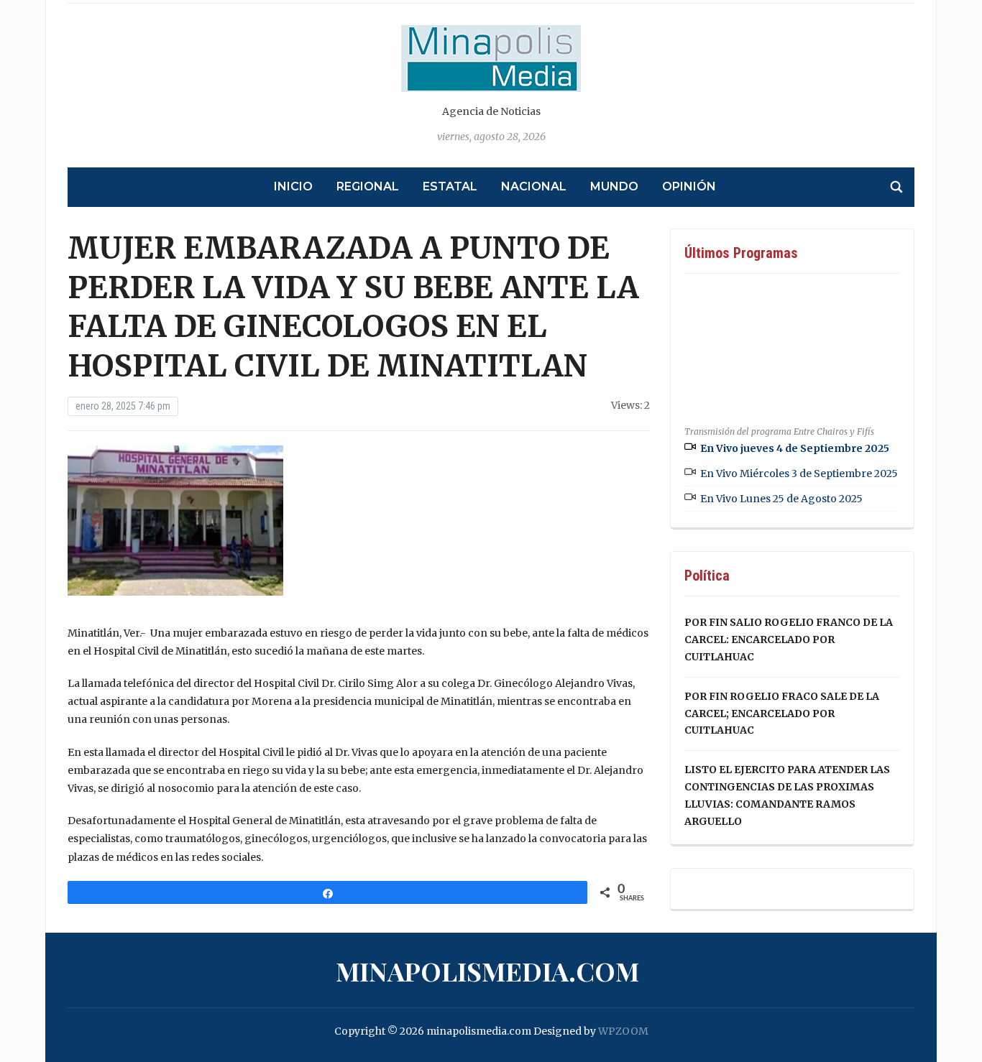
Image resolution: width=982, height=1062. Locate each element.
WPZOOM (623, 1031)
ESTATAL (450, 186)
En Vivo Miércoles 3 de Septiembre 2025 (799, 473)
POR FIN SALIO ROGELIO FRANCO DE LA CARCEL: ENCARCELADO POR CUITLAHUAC (788, 639)
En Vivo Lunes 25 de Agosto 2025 (781, 498)
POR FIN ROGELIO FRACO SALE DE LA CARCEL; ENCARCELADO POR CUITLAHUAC (781, 713)
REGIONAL (367, 186)
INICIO (293, 186)
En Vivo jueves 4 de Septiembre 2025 (794, 448)
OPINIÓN (689, 186)
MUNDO (614, 186)
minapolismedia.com (487, 971)
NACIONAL (533, 186)
